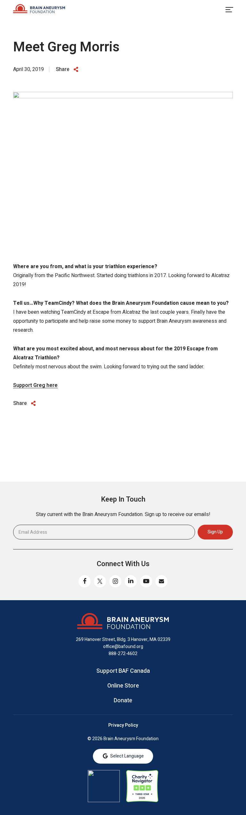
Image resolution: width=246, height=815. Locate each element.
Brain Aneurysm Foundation (39, 9)
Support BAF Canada (123, 671)
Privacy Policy (123, 725)
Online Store (123, 686)
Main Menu (229, 9)
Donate (123, 701)
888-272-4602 (123, 653)
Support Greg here (35, 385)
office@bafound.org (123, 646)
